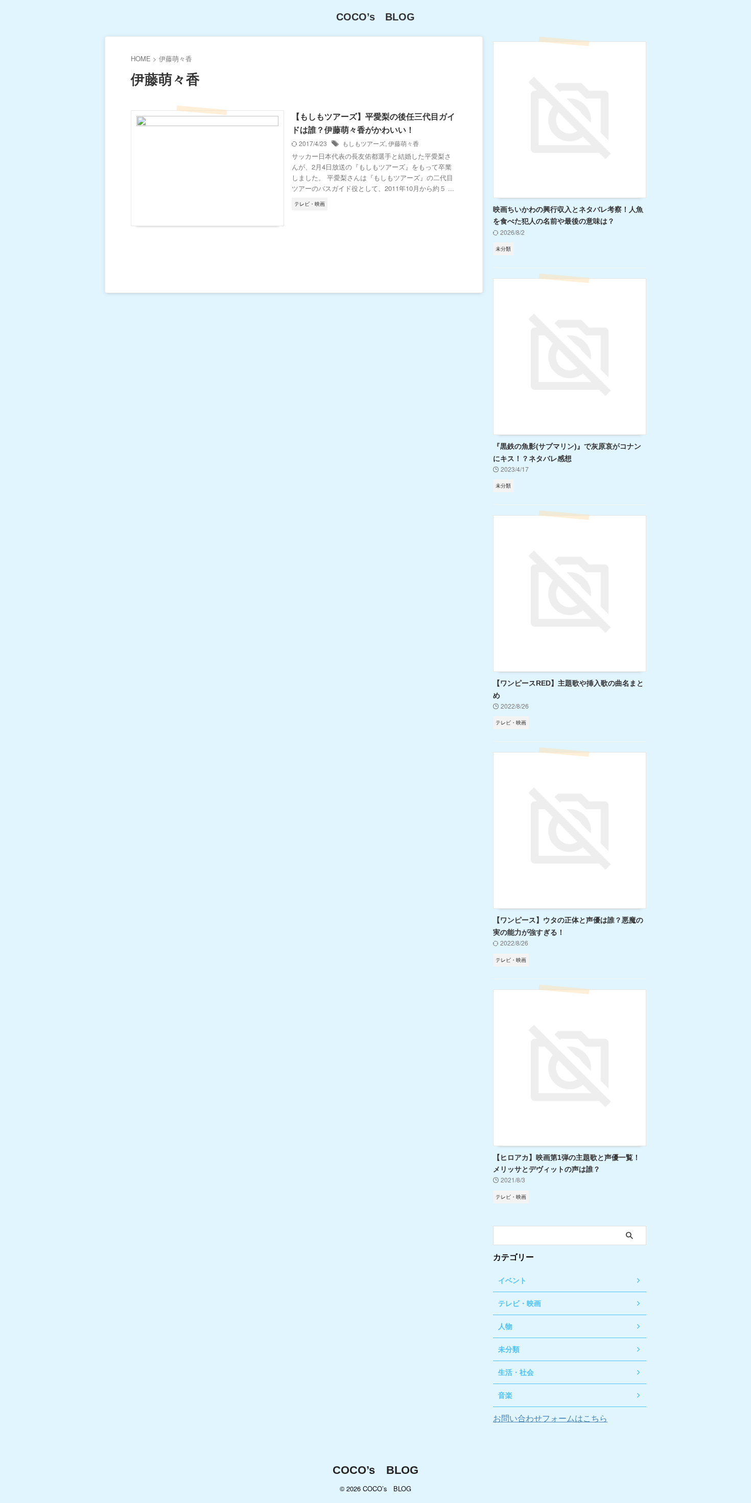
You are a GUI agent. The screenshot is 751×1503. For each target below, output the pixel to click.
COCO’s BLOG (375, 16)
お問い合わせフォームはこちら (550, 1418)
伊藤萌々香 (403, 143)
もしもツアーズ (363, 143)
